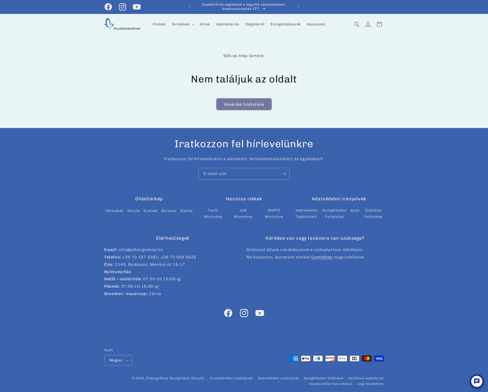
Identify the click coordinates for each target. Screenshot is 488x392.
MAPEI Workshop (274, 213)
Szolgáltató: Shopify (187, 378)
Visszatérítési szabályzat (231, 378)
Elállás (186, 210)
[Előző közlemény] (189, 7)
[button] (183, 24)
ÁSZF (355, 210)
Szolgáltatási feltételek (324, 378)
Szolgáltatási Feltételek (334, 213)
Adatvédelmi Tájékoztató (306, 213)
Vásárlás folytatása (244, 104)
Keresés (169, 210)
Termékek (114, 210)
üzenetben (322, 257)
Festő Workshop (213, 213)
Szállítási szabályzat (366, 378)
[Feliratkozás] (283, 174)
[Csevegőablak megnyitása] (477, 381)
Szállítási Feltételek (373, 213)
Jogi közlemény (370, 384)
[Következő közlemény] (298, 7)
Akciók (133, 210)
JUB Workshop (243, 213)
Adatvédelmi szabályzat (278, 378)
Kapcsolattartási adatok (331, 384)
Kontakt (151, 210)
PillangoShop (157, 378)
